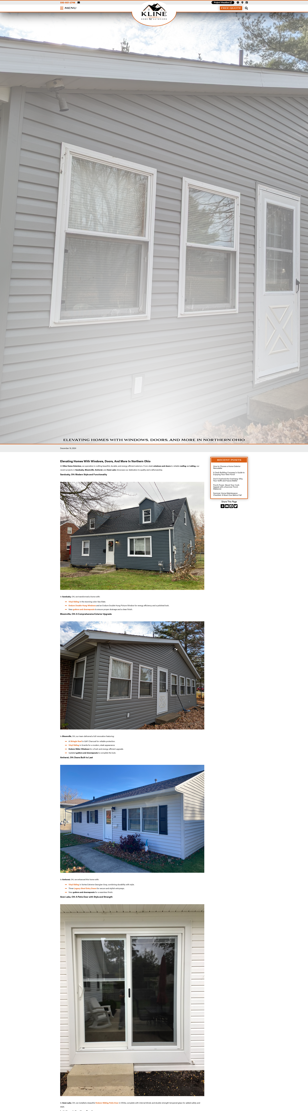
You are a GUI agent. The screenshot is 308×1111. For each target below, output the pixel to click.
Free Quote (231, 8)
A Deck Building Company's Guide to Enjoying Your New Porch (229, 473)
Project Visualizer (223, 2)
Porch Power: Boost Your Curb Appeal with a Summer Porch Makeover (226, 487)
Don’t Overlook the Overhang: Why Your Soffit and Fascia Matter (228, 479)
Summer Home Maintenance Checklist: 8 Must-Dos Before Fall (227, 494)
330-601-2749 (67, 2)
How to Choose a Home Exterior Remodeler (227, 467)
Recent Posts (229, 460)
